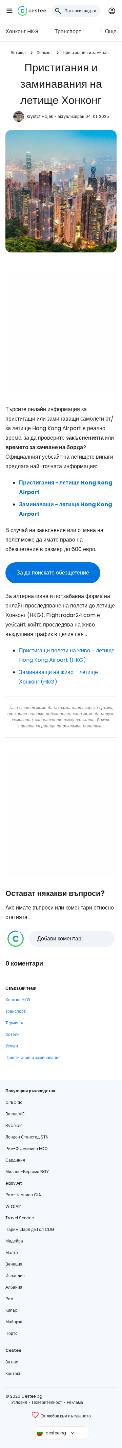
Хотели (12, 1034)
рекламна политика (83, 726)
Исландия (15, 1275)
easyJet (13, 1183)
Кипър (11, 1310)
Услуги (11, 1046)
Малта (11, 1252)
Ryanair (13, 1125)
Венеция (13, 1264)
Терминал (14, 1023)
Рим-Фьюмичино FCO (26, 1148)
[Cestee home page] (32, 11)
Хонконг (44, 52)
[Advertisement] (61, 332)
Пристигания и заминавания (87, 52)
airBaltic (14, 1102)
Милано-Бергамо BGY (27, 1172)
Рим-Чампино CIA (23, 1195)
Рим (9, 1299)
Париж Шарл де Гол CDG (29, 1229)
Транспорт (68, 31)
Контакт (13, 1373)
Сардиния (15, 1160)
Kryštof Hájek (40, 116)
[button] (9, 10)
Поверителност (47, 1402)
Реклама (75, 1402)
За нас (11, 1362)
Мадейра (14, 1241)
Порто (11, 1333)
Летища (18, 52)
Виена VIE (14, 1114)
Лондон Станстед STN (26, 1137)
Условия (19, 1402)
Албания (13, 1287)
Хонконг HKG (22, 31)
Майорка (13, 1322)
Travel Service (19, 1218)
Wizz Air (13, 1206)
